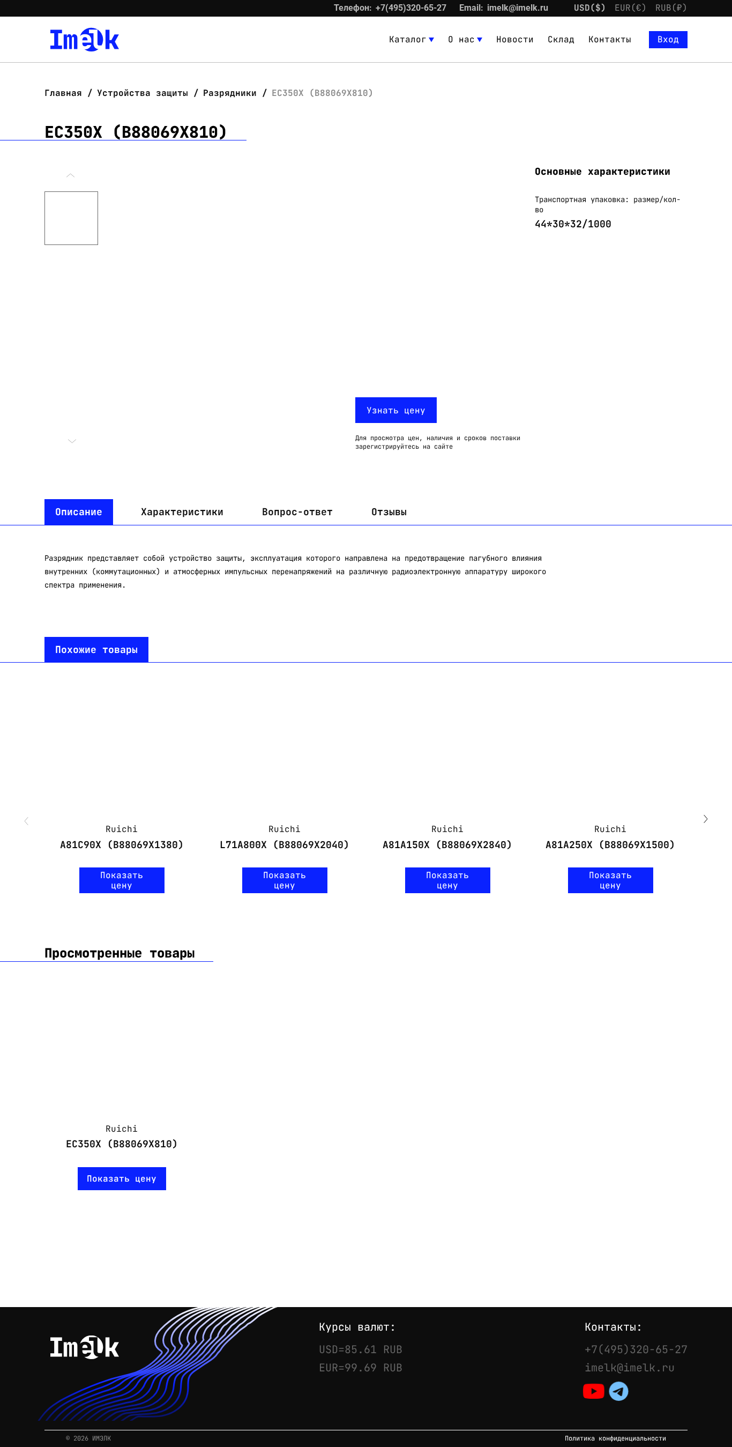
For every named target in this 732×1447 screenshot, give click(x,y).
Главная (65, 93)
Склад (561, 39)
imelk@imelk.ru (517, 8)
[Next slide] (705, 820)
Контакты (609, 39)
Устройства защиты (142, 93)
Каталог (408, 39)
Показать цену (121, 880)
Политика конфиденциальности (615, 1439)
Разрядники (230, 93)
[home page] (84, 39)
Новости (515, 39)
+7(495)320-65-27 (411, 8)
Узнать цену (396, 410)
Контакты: (614, 1327)
